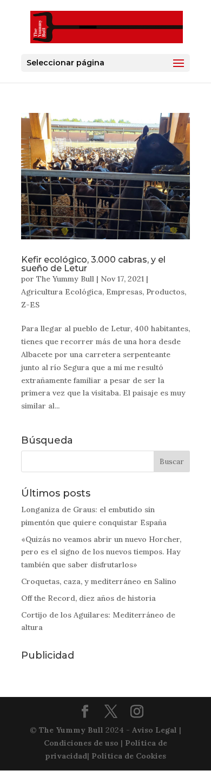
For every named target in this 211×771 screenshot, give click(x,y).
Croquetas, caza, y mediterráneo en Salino (98, 581)
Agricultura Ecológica (61, 292)
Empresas (124, 292)
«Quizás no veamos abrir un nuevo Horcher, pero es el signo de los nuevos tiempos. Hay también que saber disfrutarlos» (101, 552)
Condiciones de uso (81, 743)
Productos (165, 292)
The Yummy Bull (65, 279)
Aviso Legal (154, 730)
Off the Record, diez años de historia (88, 598)
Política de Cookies (128, 756)
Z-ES (30, 305)
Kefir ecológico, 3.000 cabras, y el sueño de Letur (93, 263)
